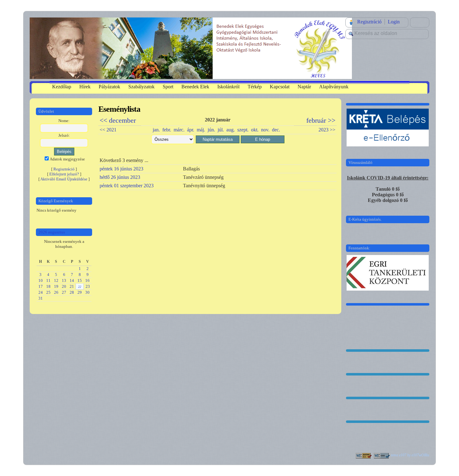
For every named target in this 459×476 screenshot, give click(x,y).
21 (72, 286)
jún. (211, 129)
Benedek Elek (195, 86)
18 (48, 286)
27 (64, 292)
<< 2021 (108, 129)
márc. (179, 129)
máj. (201, 129)
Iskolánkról (228, 86)
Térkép (255, 86)
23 (88, 286)
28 (72, 292)
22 (79, 286)
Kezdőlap (61, 86)
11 (48, 280)
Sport (168, 86)
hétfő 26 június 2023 (120, 177)
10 (40, 280)
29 (79, 292)
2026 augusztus (51, 232)
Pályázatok (109, 86)
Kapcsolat (279, 86)
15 (79, 280)
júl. (221, 129)
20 (64, 286)
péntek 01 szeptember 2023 (127, 185)
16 (87, 280)
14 (72, 280)
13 (64, 280)
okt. (255, 129)
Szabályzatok (141, 86)
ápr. (190, 129)
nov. (265, 129)
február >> (320, 120)
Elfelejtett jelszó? (64, 174)
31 (40, 298)
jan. (156, 129)
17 (40, 286)
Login (394, 21)
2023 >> (326, 129)
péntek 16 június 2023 (121, 168)
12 (56, 280)
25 (48, 292)
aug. (230, 129)
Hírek (85, 86)
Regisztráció (369, 21)
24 (40, 292)
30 (87, 292)
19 (56, 286)
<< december (118, 120)
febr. (166, 129)
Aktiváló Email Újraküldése (63, 179)
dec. (276, 129)
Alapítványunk (333, 86)
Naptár (304, 86)
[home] (191, 47)
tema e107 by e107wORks (410, 455)
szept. (243, 129)
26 (56, 292)
